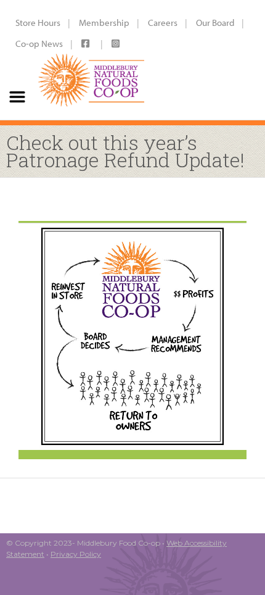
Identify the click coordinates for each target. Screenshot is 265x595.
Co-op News (39, 43)
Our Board (215, 22)
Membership (104, 22)
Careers (162, 22)
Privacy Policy (76, 554)
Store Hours (37, 22)
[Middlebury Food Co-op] (91, 59)
